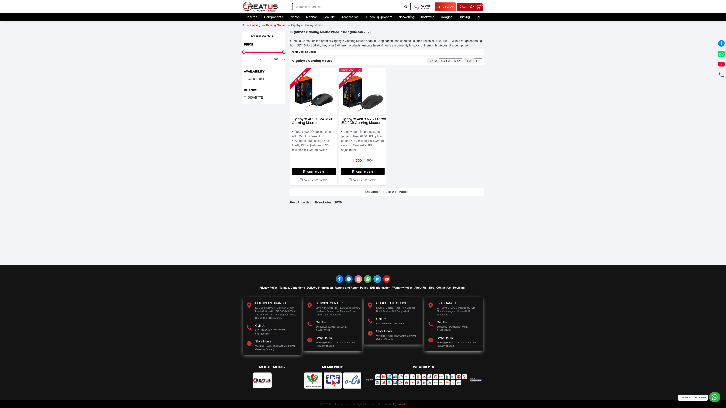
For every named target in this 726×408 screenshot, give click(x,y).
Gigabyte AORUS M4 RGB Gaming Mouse (312, 121)
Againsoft (399, 404)
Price (248, 44)
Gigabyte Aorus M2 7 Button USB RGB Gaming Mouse (363, 121)
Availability (254, 71)
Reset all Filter (264, 35)
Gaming (255, 25)
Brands (250, 90)
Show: (469, 60)
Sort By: (433, 60)
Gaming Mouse (275, 25)
